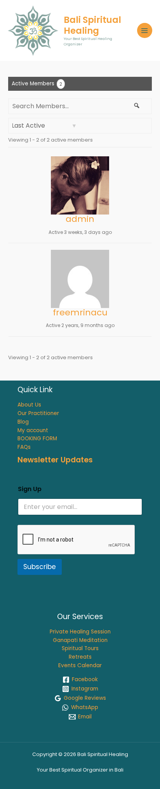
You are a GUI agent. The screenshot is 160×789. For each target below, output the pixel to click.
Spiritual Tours (80, 648)
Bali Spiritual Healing (92, 25)
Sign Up (30, 489)
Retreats (80, 657)
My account (32, 430)
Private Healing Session (80, 631)
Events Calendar (80, 665)
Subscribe (39, 566)
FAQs (24, 447)
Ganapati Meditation (80, 640)
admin (80, 219)
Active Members (37, 83)
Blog (23, 422)
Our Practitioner (38, 413)
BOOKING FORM (37, 438)
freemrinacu (80, 312)
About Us (29, 404)
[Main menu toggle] (144, 30)
